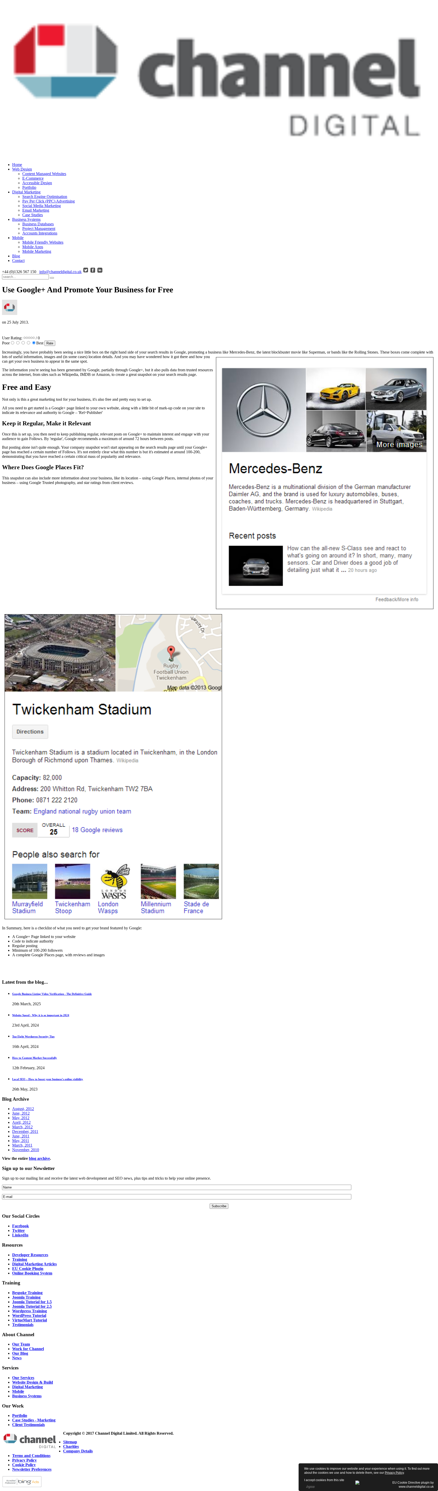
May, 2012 (20, 1118)
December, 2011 (25, 1131)
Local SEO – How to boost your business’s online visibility (47, 1079)
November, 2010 (25, 1150)
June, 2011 (20, 1136)
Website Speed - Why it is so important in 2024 (40, 1015)
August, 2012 (23, 1109)
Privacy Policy (394, 1473)
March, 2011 (22, 1145)
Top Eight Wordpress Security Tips (33, 1036)
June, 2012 (21, 1113)
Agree (310, 1486)
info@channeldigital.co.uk (60, 272)
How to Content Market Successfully (34, 1057)
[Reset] (52, 278)
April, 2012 (21, 1122)
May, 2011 (20, 1140)
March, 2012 (22, 1127)
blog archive (39, 1158)
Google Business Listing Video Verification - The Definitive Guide (52, 993)
